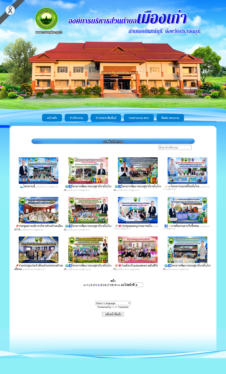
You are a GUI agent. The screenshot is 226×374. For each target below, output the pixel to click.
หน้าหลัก (52, 118)
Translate (123, 307)
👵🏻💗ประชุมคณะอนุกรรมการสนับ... (133, 226)
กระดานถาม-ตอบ (139, 118)
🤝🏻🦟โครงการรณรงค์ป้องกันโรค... (182, 186)
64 (122, 285)
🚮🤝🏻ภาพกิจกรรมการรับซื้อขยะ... (182, 226)
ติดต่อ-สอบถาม (170, 118)
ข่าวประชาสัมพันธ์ (106, 118)
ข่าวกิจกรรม (76, 118)
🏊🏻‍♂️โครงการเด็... (28, 186)
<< (85, 285)
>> (118, 285)
